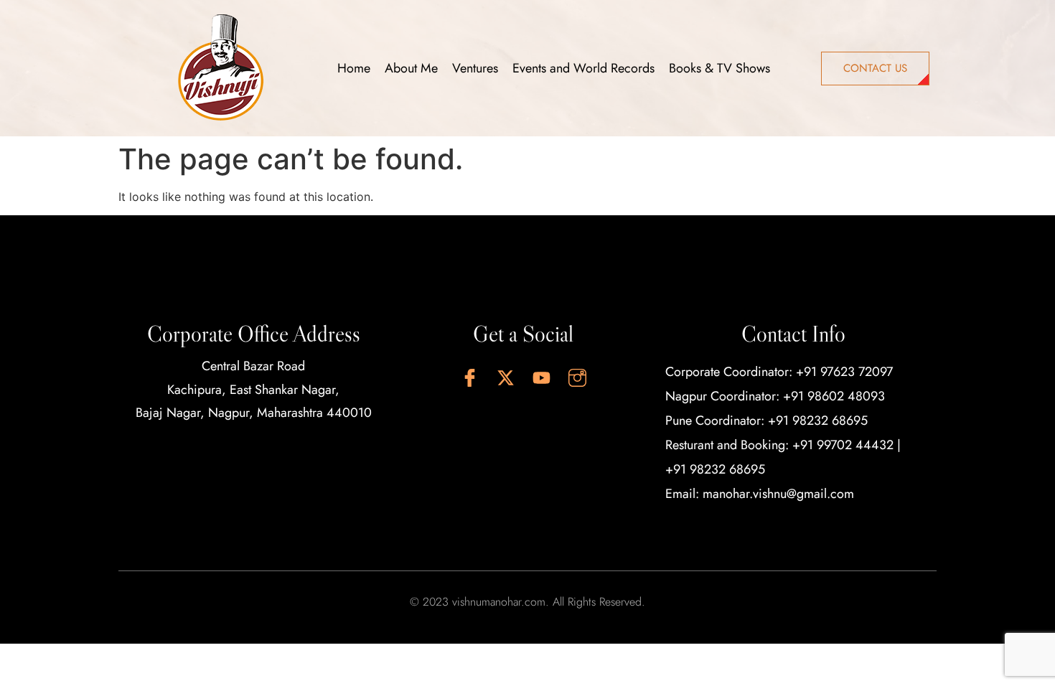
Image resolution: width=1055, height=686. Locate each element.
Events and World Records (583, 68)
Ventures (475, 68)
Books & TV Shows (719, 68)
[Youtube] (541, 377)
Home (353, 68)
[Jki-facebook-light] (469, 377)
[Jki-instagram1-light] (577, 377)
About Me (411, 68)
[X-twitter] (505, 377)
